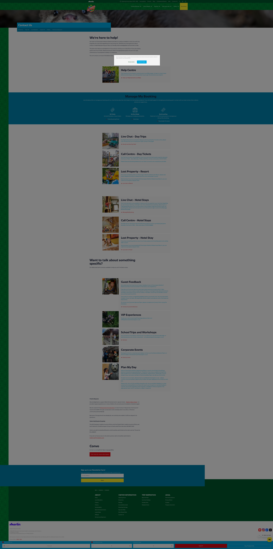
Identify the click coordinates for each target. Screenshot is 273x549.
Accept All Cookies (141, 61)
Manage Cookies (131, 61)
